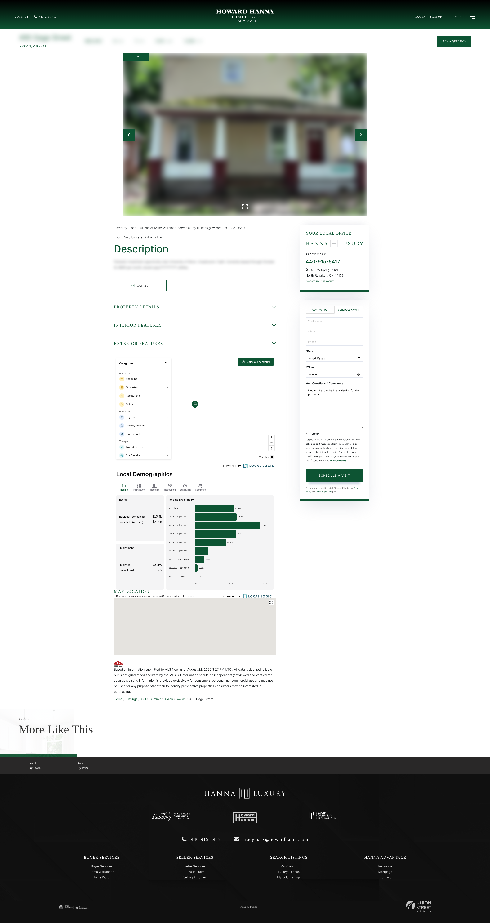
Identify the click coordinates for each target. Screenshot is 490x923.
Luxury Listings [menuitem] (289, 872)
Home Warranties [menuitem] (101, 872)
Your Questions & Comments (324, 383)
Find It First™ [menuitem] (195, 872)
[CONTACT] (454, 41)
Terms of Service (323, 492)
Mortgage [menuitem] (385, 872)
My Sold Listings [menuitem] (289, 877)
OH (143, 699)
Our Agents (327, 281)
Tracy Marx (245, 21)
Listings (131, 699)
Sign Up (436, 17)
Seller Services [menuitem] (194, 866)
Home (118, 699)
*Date (309, 351)
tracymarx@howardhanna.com (275, 839)
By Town (35, 768)
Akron (169, 699)
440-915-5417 (47, 17)
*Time (310, 367)
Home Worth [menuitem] (102, 877)
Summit (155, 699)
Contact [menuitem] (385, 877)
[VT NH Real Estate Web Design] (418, 906)
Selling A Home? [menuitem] (194, 877)
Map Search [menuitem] (288, 866)
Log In (420, 17)
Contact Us (312, 281)
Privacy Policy (338, 460)
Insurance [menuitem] (385, 866)
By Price (83, 768)
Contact (22, 17)
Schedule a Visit (348, 309)
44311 (181, 699)
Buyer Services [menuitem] (101, 866)
